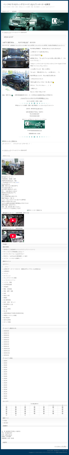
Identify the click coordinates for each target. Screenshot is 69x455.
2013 (5, 389)
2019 (5, 376)
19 (43, 411)
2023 (5, 367)
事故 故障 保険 (8, 291)
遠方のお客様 (7, 319)
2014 (5, 387)
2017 (5, 380)
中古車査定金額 (8, 284)
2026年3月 (6, 342)
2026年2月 (6, 344)
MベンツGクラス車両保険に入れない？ (14, 251)
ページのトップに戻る (60, 446)
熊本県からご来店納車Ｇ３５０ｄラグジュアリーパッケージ (19, 249)
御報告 (5, 297)
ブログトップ (5, 11)
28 (62, 413)
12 (43, 409)
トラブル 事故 (8, 282)
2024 (5, 365)
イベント (6, 273)
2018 (5, 378)
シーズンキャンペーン (9, 280)
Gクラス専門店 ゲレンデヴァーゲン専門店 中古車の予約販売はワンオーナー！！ (46, 45)
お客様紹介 (12, 45)
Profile (5, 420)
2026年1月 (6, 346)
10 (25, 409)
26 (43, 413)
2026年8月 (6, 331)
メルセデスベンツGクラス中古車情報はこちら (34, 98)
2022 (5, 369)
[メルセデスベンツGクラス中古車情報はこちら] (34, 127)
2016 (5, 383)
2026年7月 (6, 333)
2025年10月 (7, 353)
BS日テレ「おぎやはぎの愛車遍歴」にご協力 (15, 256)
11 (34, 409)
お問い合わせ (8, 435)
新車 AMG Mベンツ (10, 302)
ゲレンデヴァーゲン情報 (21, 45)
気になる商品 (7, 308)
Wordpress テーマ (58, 450)
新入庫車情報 (7, 300)
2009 (5, 398)
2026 (5, 360)
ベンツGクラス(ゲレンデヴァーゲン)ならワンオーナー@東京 (26, 4)
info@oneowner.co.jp (36, 130)
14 (62, 409)
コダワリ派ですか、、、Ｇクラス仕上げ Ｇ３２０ (18, 42)
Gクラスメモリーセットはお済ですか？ (14, 254)
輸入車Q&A (7, 317)
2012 (5, 391)
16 (15, 411)
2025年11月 (7, 350)
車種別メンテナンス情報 (10, 315)
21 (62, 411)
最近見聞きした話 (8, 304)
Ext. (64, 450)
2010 (5, 396)
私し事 (5, 311)
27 (53, 413)
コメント (6, 143)
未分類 (5, 306)
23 (15, 413)
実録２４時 (6, 295)
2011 (5, 394)
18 (34, 411)
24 (25, 413)
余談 (5, 293)
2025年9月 (6, 355)
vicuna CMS (50, 450)
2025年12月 (7, 348)
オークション (7, 275)
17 (25, 411)
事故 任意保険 (8, 289)
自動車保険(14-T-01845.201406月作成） (14, 313)
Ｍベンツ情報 (7, 322)
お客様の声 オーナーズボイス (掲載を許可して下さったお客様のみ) (22, 269)
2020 (5, 374)
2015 (5, 385)
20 (53, 411)
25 (34, 413)
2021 (5, 371)
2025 (5, 363)
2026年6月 (6, 335)
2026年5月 (6, 337)
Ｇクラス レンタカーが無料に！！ (13, 258)
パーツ (6, 267)
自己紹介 (14, 11)
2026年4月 (6, 339)
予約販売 (6, 286)
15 (6, 411)
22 (6, 413)
